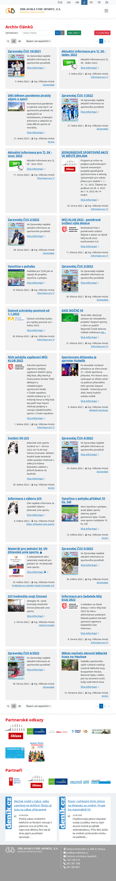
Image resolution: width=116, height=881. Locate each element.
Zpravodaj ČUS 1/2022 (77, 95)
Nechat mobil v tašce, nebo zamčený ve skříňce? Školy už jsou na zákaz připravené (33, 805)
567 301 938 (73, 863)
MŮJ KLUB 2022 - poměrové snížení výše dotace (81, 221)
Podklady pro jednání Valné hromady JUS (33, 585)
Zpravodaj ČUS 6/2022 (23, 653)
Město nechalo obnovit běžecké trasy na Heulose (84, 655)
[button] (62, 32)
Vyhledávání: (11, 32)
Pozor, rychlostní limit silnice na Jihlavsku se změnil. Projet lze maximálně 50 (86, 805)
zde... (103, 332)
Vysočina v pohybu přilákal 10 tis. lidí (83, 500)
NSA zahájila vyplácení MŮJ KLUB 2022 (27, 359)
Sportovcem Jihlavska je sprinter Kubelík (79, 359)
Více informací (35, 67)
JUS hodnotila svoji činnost (27, 596)
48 (19, 41)
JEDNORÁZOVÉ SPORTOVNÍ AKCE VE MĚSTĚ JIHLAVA (85, 154)
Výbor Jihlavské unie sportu (40, 524)
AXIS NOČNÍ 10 (72, 310)
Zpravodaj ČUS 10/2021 (24, 51)
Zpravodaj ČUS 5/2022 (77, 548)
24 (14, 41)
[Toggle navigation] (106, 11)
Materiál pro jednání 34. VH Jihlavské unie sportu (27, 550)
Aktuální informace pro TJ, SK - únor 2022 (30, 154)
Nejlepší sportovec (98, 410)
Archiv (51, 141)
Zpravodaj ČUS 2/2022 (23, 220)
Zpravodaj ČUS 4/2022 (77, 438)
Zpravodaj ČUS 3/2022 (77, 266)
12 (8, 41)
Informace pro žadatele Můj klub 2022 (82, 598)
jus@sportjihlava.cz (77, 852)
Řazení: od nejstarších (37, 41)
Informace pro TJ (99, 77)
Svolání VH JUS (18, 438)
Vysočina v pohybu (21, 266)
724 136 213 (73, 860)
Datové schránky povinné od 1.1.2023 (28, 312)
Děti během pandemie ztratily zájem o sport (29, 97)
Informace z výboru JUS (25, 498)
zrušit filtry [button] (103, 32)
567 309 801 (73, 867)
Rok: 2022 (73, 32)
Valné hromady (46, 625)
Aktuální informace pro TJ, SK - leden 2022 (84, 53)
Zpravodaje (48, 84)
